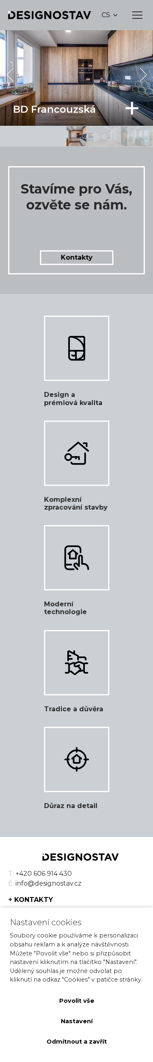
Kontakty (77, 257)
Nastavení (77, 1021)
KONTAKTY (33, 900)
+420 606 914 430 (44, 873)
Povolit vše (76, 1000)
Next (143, 75)
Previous (10, 75)
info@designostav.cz (49, 883)
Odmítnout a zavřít (77, 1041)
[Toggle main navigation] (137, 15)
